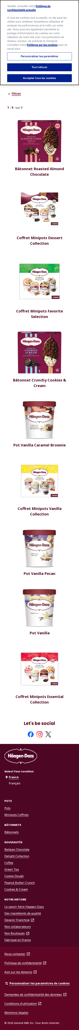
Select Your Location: (19, 771)
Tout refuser (39, 67)
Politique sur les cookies (42, 44)
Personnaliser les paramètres (39, 56)
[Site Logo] (20, 756)
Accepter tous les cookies (39, 78)
